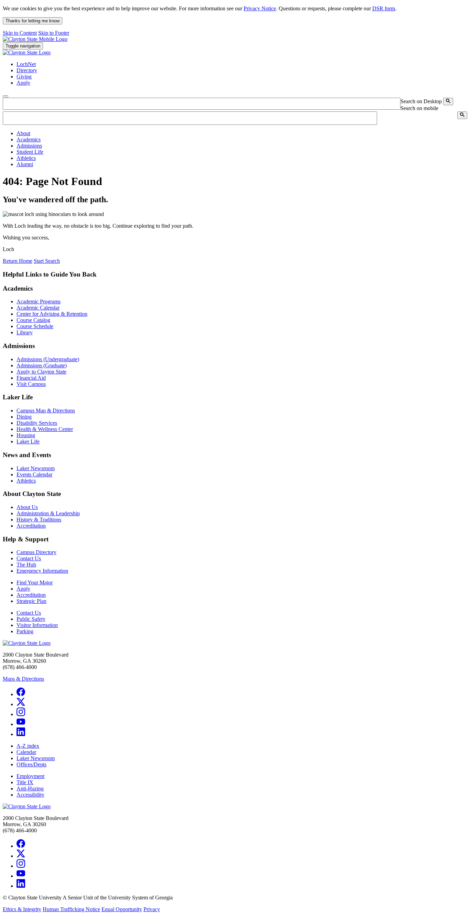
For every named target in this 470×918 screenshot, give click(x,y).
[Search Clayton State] (448, 101)
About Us (27, 507)
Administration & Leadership (48, 513)
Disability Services (37, 423)
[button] (23, 133)
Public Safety (31, 619)
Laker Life (28, 441)
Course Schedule (35, 326)
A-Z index (28, 746)
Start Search (47, 261)
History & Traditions (39, 519)
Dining (24, 417)
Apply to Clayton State (41, 372)
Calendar (26, 752)
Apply (23, 589)
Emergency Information (42, 571)
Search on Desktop (421, 101)
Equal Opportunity (122, 909)
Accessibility (30, 795)
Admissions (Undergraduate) (48, 359)
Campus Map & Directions (46, 410)
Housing (26, 435)
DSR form (383, 8)
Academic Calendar (38, 308)
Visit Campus (31, 384)
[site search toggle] (5, 96)
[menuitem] (242, 133)
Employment (30, 776)
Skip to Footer (53, 33)
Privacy (151, 909)
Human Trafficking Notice (71, 909)
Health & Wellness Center (45, 429)
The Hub (26, 565)
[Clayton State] (35, 39)
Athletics (26, 481)
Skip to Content (20, 33)
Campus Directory (36, 552)
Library (25, 332)
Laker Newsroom (36, 468)
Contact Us (29, 558)
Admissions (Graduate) (42, 365)
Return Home (17, 261)
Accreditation (31, 526)
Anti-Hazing (30, 788)
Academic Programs (39, 301)
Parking (25, 631)
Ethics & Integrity (22, 909)
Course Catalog (33, 320)
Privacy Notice (260, 8)
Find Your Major (35, 582)
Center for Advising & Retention (52, 314)
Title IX (25, 782)
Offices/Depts (31, 764)
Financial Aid (31, 378)
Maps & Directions (23, 679)
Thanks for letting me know (33, 20)
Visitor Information (37, 625)
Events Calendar (34, 474)
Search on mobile (419, 108)
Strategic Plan (31, 601)
